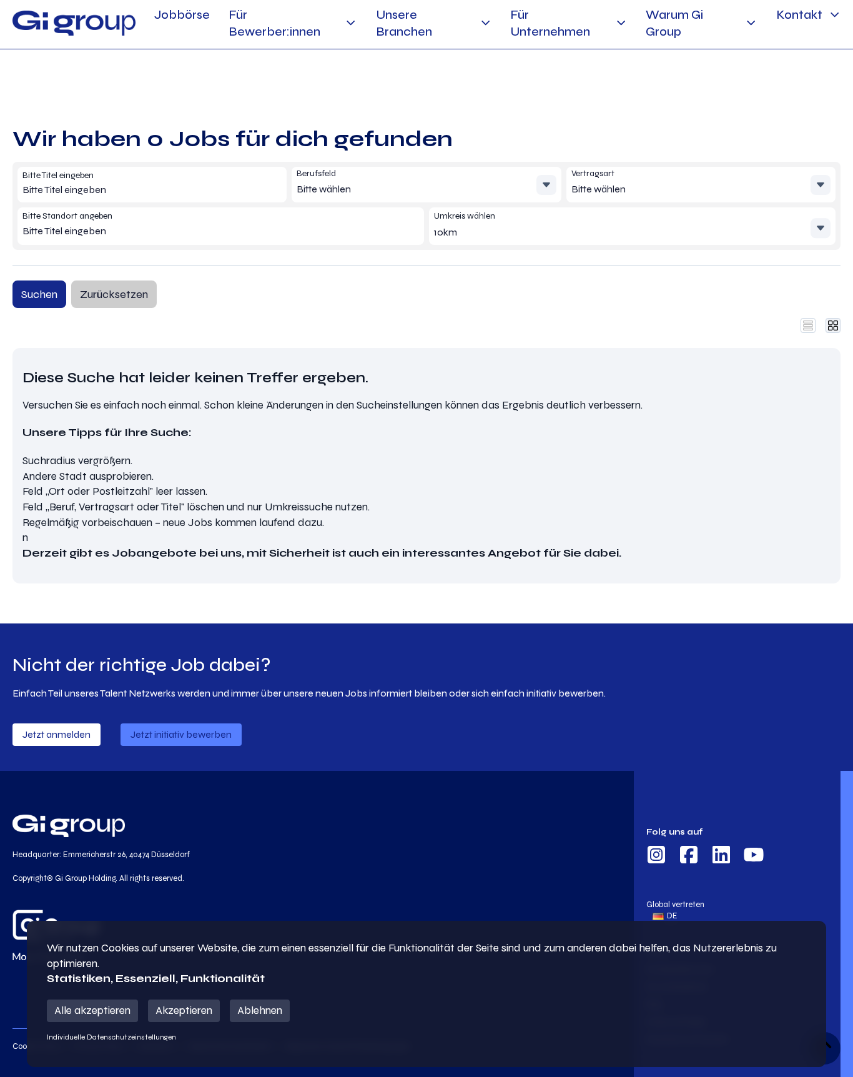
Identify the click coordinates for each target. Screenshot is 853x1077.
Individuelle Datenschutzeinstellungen (111, 1037)
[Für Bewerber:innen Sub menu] (351, 23)
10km (445, 232)
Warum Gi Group (674, 23)
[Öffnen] (546, 185)
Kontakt (799, 14)
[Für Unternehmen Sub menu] (621, 23)
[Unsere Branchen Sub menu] (485, 23)
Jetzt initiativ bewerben (181, 734)
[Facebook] (689, 856)
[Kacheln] (833, 325)
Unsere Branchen (404, 23)
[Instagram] (656, 856)
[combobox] (112, 189)
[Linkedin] (721, 856)
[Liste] (808, 325)
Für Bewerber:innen (274, 23)
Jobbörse (182, 14)
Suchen (39, 294)
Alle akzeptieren (92, 1010)
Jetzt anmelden (56, 734)
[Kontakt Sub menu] (835, 15)
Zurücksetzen (114, 294)
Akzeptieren (183, 1010)
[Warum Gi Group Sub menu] (751, 23)
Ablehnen (259, 1010)
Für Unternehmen (550, 23)
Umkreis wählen (464, 216)
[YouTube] (754, 856)
